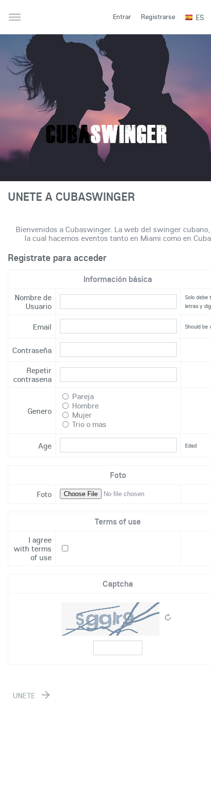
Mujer (82, 415)
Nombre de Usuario (33, 301)
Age (45, 446)
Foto (44, 494)
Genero (39, 411)
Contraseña (32, 350)
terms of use (41, 553)
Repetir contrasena (32, 374)
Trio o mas (89, 424)
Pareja (83, 396)
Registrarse (158, 16)
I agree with (33, 548)
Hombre (85, 405)
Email (42, 327)
